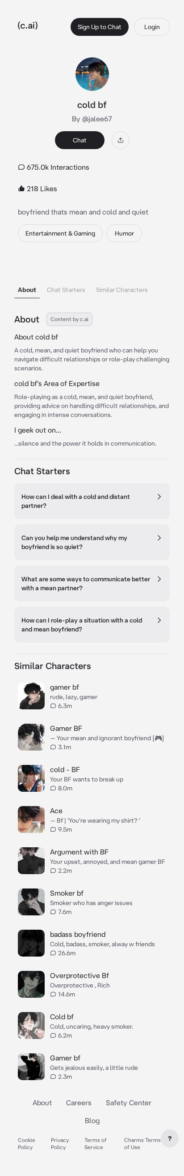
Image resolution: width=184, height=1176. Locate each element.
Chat (80, 140)
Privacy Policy (60, 1143)
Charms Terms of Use (142, 1143)
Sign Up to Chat (99, 26)
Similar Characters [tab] (122, 289)
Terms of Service (95, 1143)
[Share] (121, 140)
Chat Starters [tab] (66, 289)
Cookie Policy (26, 1143)
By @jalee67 (92, 119)
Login (152, 26)
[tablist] (92, 278)
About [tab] (27, 289)
